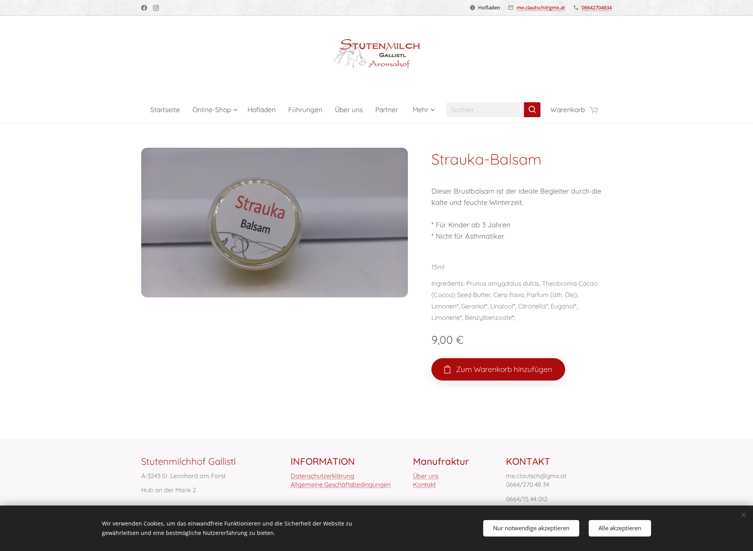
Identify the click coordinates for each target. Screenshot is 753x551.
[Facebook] (144, 7)
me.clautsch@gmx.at (541, 7)
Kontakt (424, 484)
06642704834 (597, 7)
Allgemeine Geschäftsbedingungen (341, 484)
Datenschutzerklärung (322, 476)
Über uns (425, 476)
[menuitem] (168, 110)
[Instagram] (156, 7)
